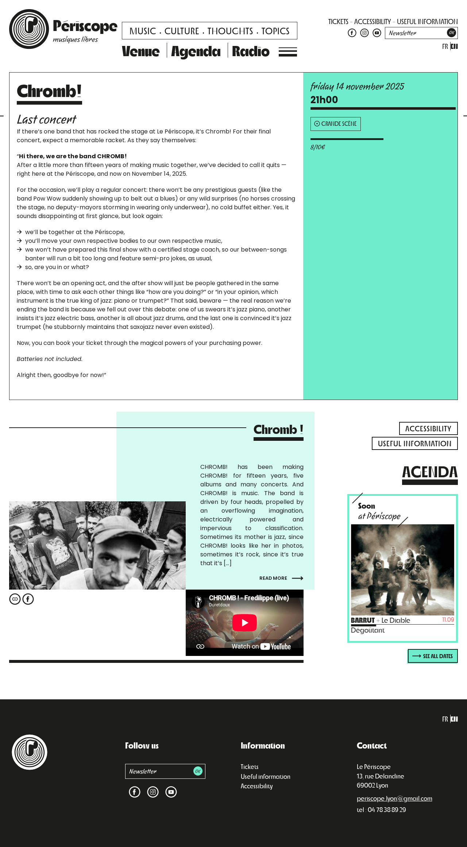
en (454, 46)
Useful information (265, 776)
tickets (338, 21)
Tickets (250, 766)
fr (445, 46)
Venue (141, 50)
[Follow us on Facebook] (352, 32)
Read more (273, 578)
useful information (427, 21)
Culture (182, 30)
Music (143, 30)
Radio (251, 50)
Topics (276, 30)
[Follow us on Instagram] (364, 32)
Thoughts (230, 30)
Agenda (196, 50)
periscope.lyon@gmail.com (394, 798)
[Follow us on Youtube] (376, 32)
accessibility (372, 21)
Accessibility (257, 786)
